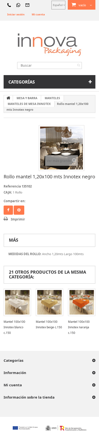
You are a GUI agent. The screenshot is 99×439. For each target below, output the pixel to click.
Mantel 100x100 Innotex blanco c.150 (14, 327)
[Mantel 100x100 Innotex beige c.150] (49, 302)
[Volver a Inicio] (8, 98)
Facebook (8, 210)
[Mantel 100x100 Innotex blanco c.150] (17, 302)
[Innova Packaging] (49, 44)
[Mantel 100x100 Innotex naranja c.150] (81, 302)
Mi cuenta (38, 14)
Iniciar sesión (16, 14)
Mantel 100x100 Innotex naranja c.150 (79, 327)
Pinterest (19, 210)
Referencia (12, 186)
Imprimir (18, 219)
